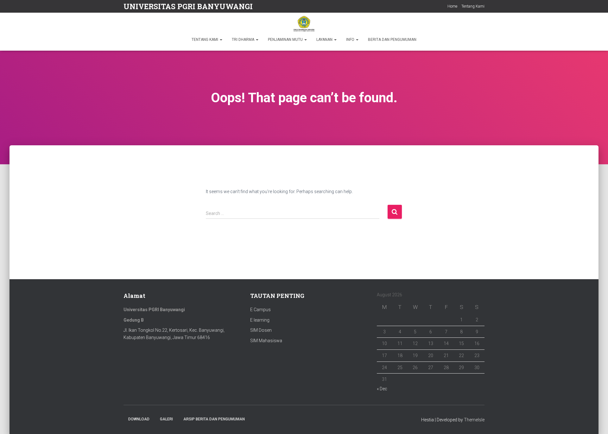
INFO (350, 39)
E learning (259, 320)
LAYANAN (324, 39)
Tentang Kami (472, 6)
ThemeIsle (474, 419)
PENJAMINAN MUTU (286, 39)
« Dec (382, 388)
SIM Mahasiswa (266, 340)
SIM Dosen (261, 330)
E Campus (260, 309)
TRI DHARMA (243, 39)
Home (452, 6)
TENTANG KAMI (205, 39)
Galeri (166, 419)
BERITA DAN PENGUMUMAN (392, 39)
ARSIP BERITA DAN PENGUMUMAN (214, 419)
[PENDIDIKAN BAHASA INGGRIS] (303, 24)
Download (138, 419)
